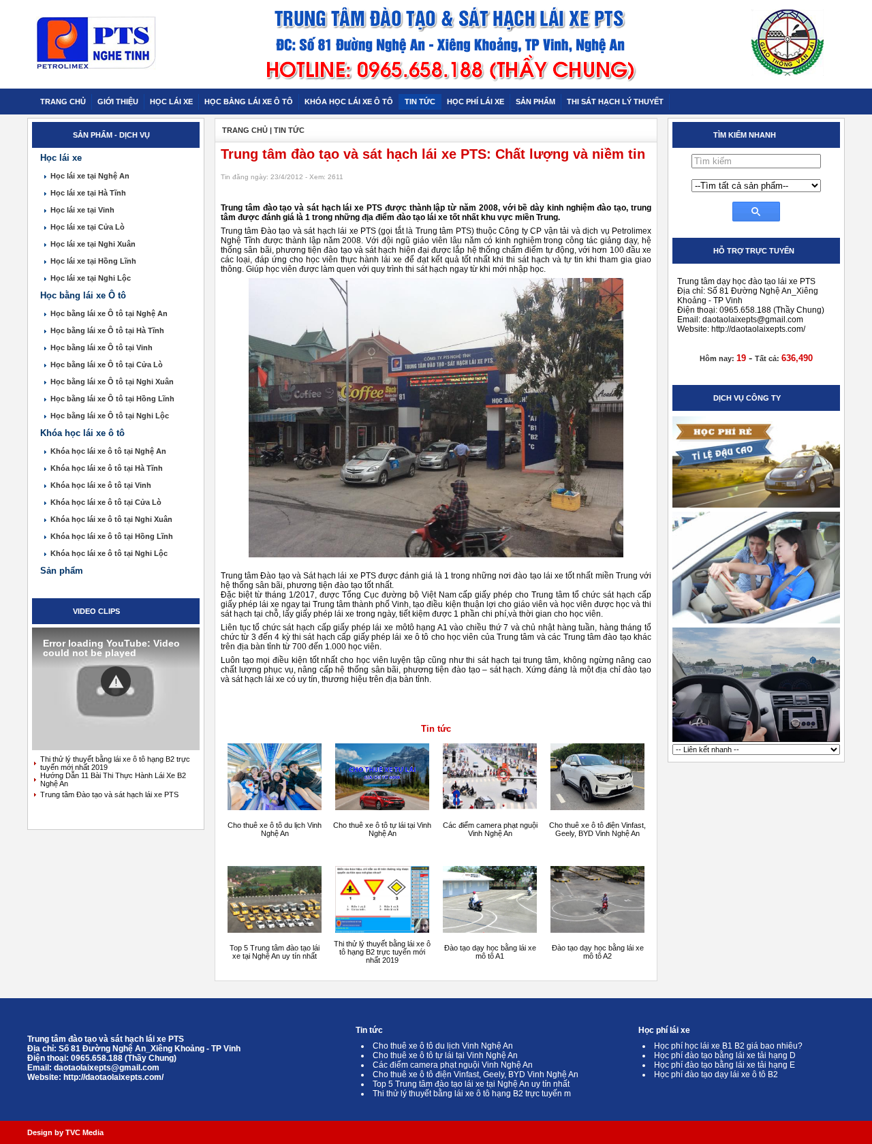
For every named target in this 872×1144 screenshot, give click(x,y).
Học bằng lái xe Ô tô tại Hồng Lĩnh (112, 399)
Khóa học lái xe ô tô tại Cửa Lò (105, 502)
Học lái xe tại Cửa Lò (87, 227)
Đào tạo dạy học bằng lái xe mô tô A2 (598, 952)
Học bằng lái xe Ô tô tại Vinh (101, 347)
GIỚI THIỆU (117, 101)
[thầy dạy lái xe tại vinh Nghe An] (756, 623)
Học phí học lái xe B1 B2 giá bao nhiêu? (728, 1046)
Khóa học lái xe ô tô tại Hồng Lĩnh (111, 536)
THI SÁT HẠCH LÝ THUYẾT (615, 101)
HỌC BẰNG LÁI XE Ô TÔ (248, 101)
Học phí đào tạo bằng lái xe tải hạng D (725, 1055)
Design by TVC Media (65, 1132)
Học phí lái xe (664, 1030)
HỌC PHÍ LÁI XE (475, 101)
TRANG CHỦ (63, 101)
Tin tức (436, 729)
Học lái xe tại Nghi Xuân (93, 244)
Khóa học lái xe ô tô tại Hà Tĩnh (106, 468)
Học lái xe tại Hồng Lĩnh (93, 261)
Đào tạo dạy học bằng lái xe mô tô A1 (490, 952)
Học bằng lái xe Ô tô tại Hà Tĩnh (107, 330)
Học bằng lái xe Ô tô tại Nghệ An (109, 313)
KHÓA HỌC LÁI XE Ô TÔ (349, 101)
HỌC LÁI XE (171, 101)
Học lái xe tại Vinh (82, 210)
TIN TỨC (420, 101)
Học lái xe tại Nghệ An (89, 176)
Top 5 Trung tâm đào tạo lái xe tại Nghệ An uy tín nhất (275, 952)
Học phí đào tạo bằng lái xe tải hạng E (724, 1065)
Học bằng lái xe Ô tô (83, 295)
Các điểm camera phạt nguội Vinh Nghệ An (490, 829)
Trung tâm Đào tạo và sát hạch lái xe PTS (109, 794)
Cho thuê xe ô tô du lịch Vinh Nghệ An (275, 829)
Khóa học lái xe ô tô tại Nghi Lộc (109, 553)
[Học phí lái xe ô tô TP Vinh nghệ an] (756, 507)
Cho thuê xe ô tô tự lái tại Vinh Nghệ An (382, 829)
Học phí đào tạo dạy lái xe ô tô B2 (716, 1074)
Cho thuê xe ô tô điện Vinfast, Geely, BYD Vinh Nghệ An (597, 829)
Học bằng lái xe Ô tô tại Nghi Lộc (109, 416)
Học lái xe (61, 158)
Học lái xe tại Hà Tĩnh (88, 193)
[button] (116, 681)
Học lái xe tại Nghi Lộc (90, 278)
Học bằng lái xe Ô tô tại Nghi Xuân (112, 381)
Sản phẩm (61, 571)
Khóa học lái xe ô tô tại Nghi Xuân (111, 519)
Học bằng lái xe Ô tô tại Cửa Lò (106, 364)
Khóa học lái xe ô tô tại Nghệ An (108, 451)
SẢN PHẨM (535, 101)
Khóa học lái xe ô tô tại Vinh (100, 485)
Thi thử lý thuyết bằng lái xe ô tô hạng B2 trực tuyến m (472, 1093)
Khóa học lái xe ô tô (82, 433)
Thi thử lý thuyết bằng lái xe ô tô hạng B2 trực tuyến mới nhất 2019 (382, 952)
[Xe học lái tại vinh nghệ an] (756, 741)
